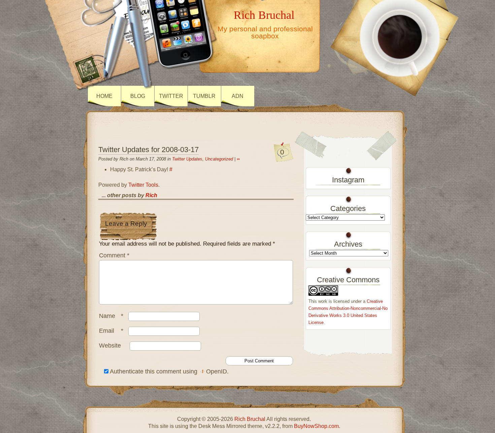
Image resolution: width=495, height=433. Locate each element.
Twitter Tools (143, 185)
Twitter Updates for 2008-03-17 (148, 149)
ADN (237, 96)
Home (104, 96)
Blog (137, 96)
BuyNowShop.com (316, 426)
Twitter (171, 96)
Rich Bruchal (264, 14)
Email (111, 330)
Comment (114, 255)
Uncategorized (219, 158)
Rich (151, 195)
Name (111, 316)
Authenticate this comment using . (168, 371)
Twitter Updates (187, 158)
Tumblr (204, 96)
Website (110, 345)
